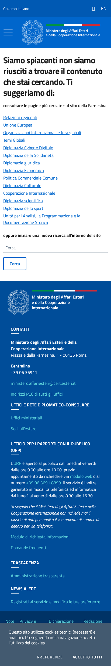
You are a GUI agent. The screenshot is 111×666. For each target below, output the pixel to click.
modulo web (81, 476)
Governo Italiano (16, 8)
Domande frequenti (28, 547)
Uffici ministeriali (26, 418)
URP (17, 463)
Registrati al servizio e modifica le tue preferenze (55, 601)
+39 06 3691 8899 (43, 482)
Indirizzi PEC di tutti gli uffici (37, 394)
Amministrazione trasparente (38, 575)
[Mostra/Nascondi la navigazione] (8, 32)
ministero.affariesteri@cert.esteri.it (43, 383)
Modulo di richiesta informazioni (40, 537)
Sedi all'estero (23, 428)
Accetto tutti (87, 657)
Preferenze (50, 657)
